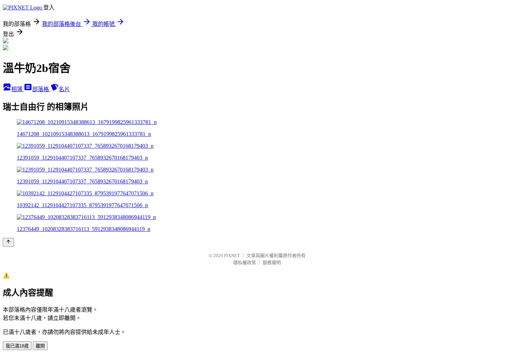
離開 (40, 346)
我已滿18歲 (17, 346)
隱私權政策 (244, 262)
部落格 (41, 89)
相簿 (17, 89)
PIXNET (232, 255)
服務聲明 (272, 262)
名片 (64, 89)
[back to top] (8, 242)
